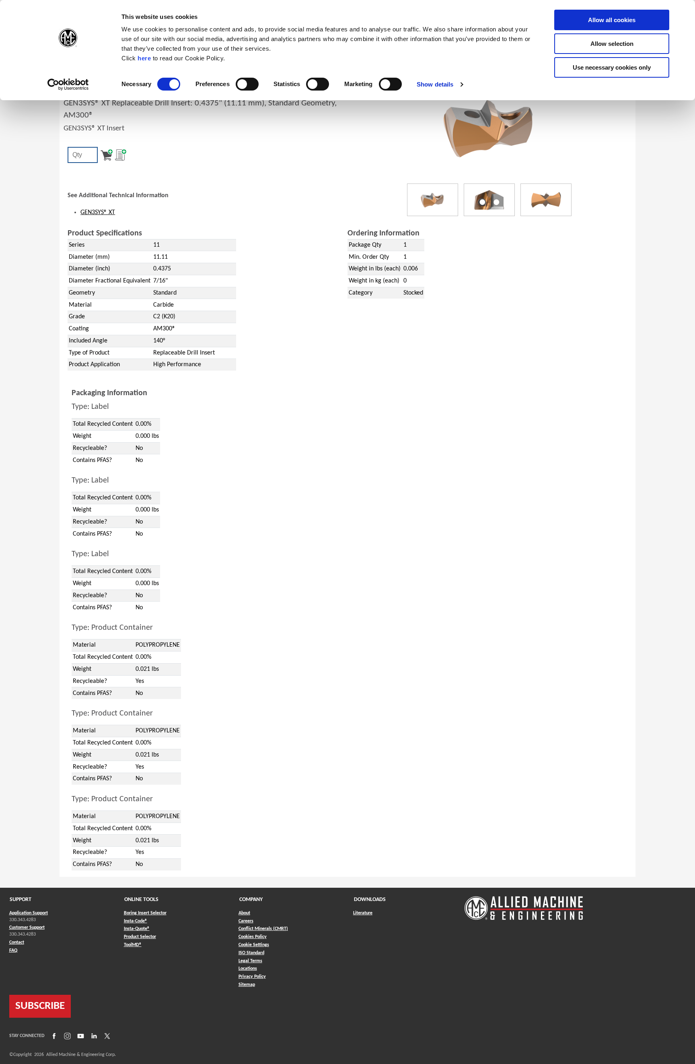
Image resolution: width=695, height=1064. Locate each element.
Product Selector (140, 936)
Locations (248, 968)
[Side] (489, 200)
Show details (435, 84)
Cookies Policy (253, 936)
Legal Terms (250, 961)
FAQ (13, 950)
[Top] (546, 200)
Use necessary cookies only (612, 67)
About (244, 913)
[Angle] (432, 200)
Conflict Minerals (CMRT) (263, 928)
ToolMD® (133, 944)
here (144, 58)
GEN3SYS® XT (97, 212)
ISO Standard (251, 953)
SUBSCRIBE (40, 1006)
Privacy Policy (252, 976)
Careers (246, 921)
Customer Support (27, 927)
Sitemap (247, 984)
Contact (16, 942)
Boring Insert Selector (145, 913)
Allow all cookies (611, 19)
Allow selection (611, 43)
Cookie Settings (254, 944)
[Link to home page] (523, 904)
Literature (362, 913)
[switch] (247, 84)
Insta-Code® (135, 921)
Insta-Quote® (137, 928)
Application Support (28, 913)
